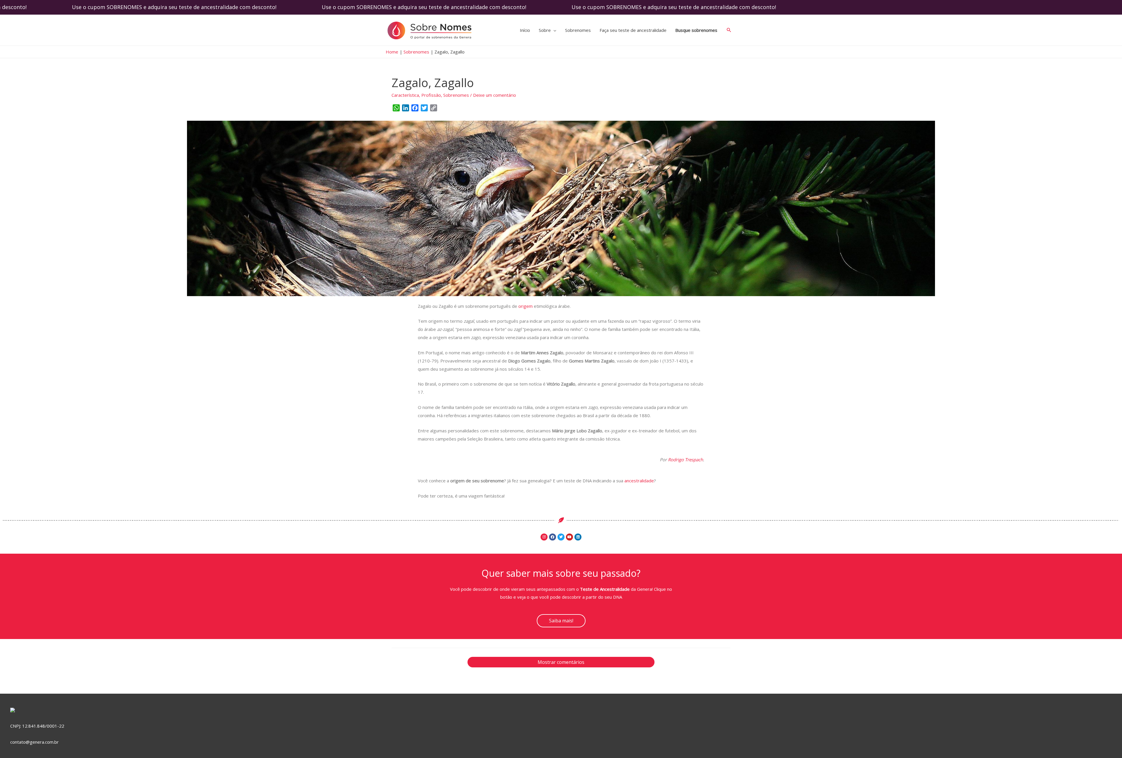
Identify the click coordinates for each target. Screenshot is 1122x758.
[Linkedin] (577, 537)
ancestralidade (639, 481)
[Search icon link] (729, 30)
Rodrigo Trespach (685, 459)
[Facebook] (552, 537)
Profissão (431, 95)
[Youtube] (569, 537)
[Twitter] (561, 537)
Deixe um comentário (494, 95)
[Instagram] (544, 537)
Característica (405, 95)
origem (525, 306)
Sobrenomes (456, 95)
